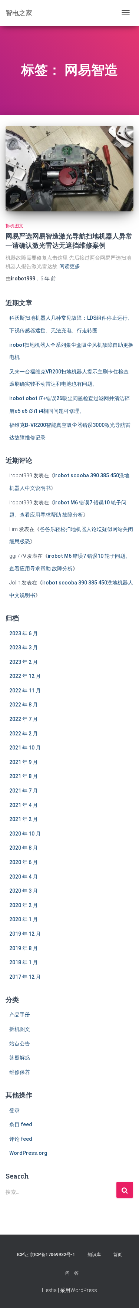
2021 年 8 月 (23, 776)
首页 (117, 1254)
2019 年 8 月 (23, 948)
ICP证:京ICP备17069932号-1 (46, 1254)
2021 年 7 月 (23, 791)
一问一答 (70, 1273)
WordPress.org (28, 1153)
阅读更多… (71, 266)
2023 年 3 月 (23, 647)
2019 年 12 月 (25, 934)
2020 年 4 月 (23, 877)
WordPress (83, 1290)
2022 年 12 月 (25, 676)
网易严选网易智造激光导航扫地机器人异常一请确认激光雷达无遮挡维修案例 (69, 240)
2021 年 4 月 (23, 805)
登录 (14, 1110)
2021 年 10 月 (25, 748)
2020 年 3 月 (23, 891)
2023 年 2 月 (23, 662)
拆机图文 (14, 225)
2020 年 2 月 (23, 905)
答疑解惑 (19, 1058)
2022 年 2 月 (23, 734)
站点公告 (19, 1044)
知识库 (94, 1254)
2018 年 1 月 (23, 962)
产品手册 (19, 1015)
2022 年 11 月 (25, 690)
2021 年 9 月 (23, 762)
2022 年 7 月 (23, 719)
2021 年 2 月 (23, 819)
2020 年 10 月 (25, 834)
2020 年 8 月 (23, 848)
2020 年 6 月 (23, 862)
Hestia (49, 1290)
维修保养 (19, 1072)
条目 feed (20, 1124)
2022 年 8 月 (23, 705)
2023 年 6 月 (23, 633)
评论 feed (20, 1139)
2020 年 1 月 (23, 919)
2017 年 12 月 (25, 977)
